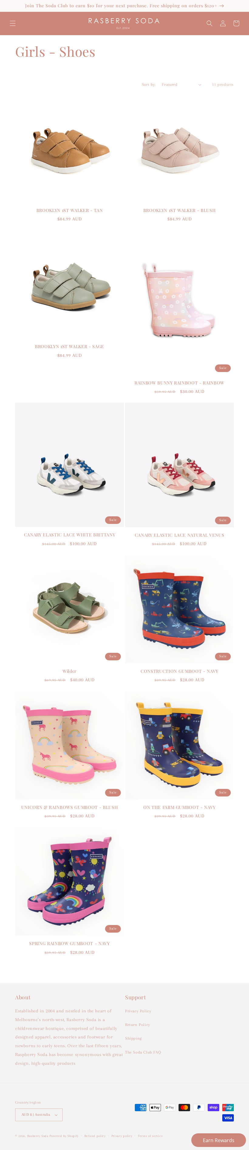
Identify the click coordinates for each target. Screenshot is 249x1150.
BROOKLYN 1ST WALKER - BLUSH (179, 210)
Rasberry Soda (38, 1136)
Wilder (70, 671)
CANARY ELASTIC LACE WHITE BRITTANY (69, 535)
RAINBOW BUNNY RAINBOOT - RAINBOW (179, 383)
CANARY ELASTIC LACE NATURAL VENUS (179, 535)
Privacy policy (121, 1136)
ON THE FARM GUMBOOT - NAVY (179, 807)
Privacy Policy (138, 1011)
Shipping (133, 1038)
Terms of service (150, 1136)
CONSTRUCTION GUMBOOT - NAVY (179, 671)
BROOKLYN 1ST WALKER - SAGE (69, 346)
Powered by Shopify (64, 1136)
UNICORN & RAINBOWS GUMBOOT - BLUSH (69, 807)
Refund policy (95, 1136)
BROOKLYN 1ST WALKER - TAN (69, 210)
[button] (12, 23)
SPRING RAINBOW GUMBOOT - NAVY (69, 943)
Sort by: (149, 84)
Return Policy (137, 1024)
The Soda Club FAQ (143, 1052)
